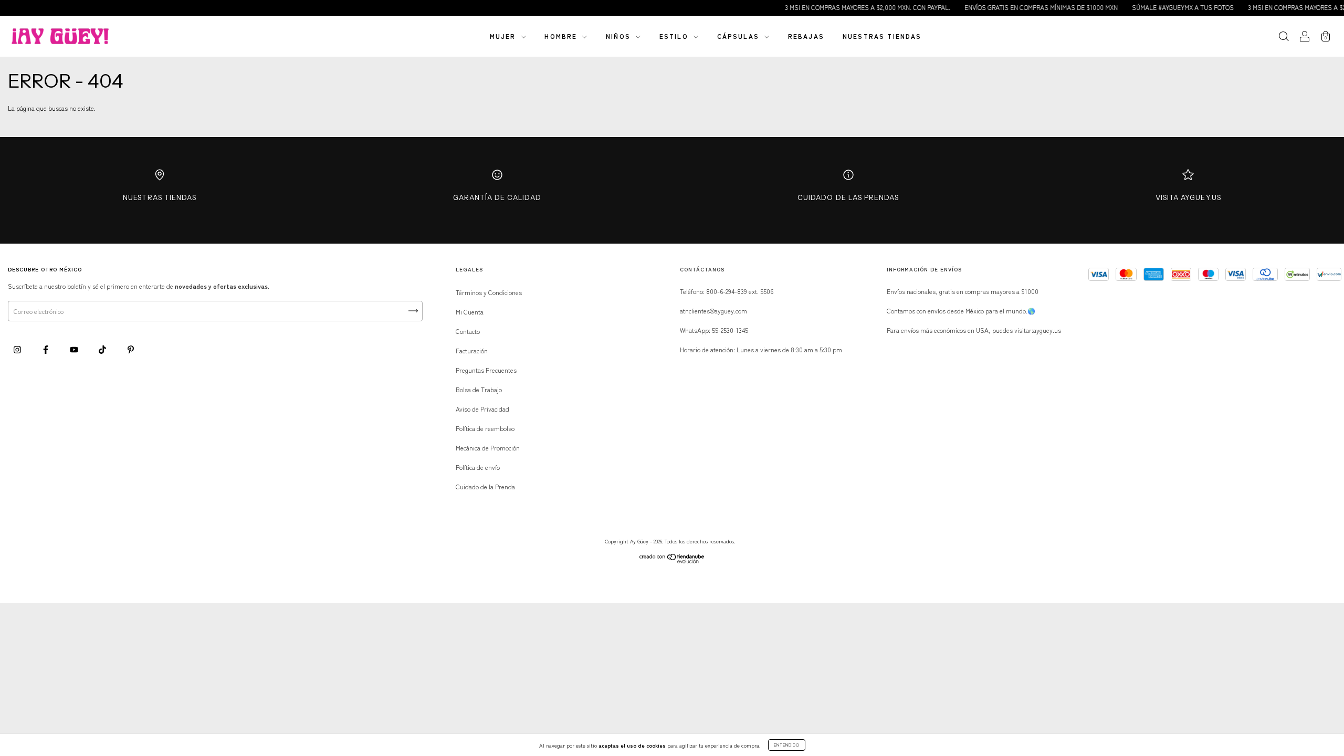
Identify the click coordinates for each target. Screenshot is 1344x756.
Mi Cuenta (470, 311)
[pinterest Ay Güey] (130, 348)
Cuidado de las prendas (848, 197)
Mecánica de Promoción (488, 447)
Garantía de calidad (497, 197)
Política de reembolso (485, 428)
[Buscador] (1283, 37)
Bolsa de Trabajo (479, 389)
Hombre (562, 36)
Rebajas (806, 36)
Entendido (787, 745)
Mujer (504, 36)
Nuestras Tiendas (159, 197)
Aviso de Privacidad (482, 408)
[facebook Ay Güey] (46, 348)
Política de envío (478, 467)
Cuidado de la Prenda (485, 486)
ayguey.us (1047, 330)
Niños (619, 36)
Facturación (472, 350)
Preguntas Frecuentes (486, 369)
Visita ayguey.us (1188, 197)
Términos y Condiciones (489, 292)
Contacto (468, 331)
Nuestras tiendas (882, 36)
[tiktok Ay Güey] (103, 348)
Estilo (675, 36)
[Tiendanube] (672, 560)
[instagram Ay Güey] (18, 348)
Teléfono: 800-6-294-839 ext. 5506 (726, 291)
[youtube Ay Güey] (75, 348)
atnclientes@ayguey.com (713, 310)
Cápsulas (739, 36)
